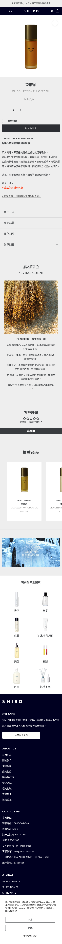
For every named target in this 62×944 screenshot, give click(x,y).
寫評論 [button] (31, 431)
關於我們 (7, 760)
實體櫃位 (7, 794)
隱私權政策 (8, 777)
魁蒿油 (24, 504)
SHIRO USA (8, 887)
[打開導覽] (4, 11)
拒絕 (30, 927)
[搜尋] (10, 11)
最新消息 (7, 754)
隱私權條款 (11, 911)
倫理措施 (7, 766)
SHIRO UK (7, 892)
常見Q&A (7, 783)
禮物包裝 (7, 788)
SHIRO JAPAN (9, 881)
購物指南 (7, 771)
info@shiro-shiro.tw (24, 851)
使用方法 (9, 212)
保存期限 (9, 233)
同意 (30, 919)
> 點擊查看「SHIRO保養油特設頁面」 (21, 196)
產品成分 (9, 222)
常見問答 (9, 244)
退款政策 (7, 799)
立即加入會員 (21, 735)
